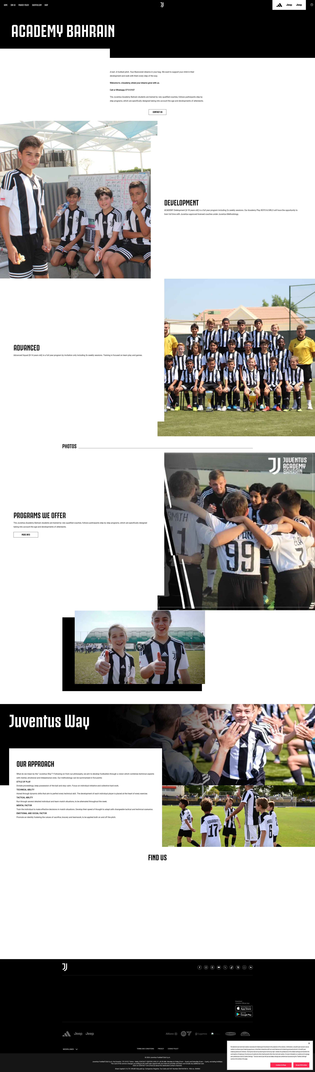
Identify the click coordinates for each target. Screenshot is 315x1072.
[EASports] (186, 1033)
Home (6, 4)
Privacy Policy (23, 4)
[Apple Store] (244, 1008)
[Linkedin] (251, 967)
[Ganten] (245, 1034)
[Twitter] (225, 967)
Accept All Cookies (301, 1065)
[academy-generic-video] (140, 647)
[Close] (309, 1043)
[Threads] (212, 967)
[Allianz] (171, 1034)
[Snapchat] (244, 967)
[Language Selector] (77, 1050)
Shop (46, 4)
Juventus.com (37, 4)
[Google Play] (244, 1014)
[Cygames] (201, 1034)
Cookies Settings (281, 1065)
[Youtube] (219, 967)
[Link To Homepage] (162, 5)
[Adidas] (279, 5)
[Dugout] (238, 967)
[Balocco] (230, 1034)
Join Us (13, 4)
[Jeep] (289, 5)
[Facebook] (200, 967)
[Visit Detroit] (215, 1034)
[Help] (312, 5)
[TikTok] (232, 967)
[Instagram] (206, 967)
